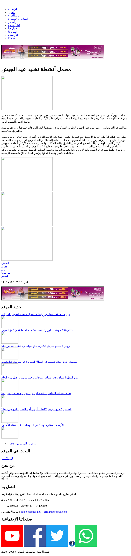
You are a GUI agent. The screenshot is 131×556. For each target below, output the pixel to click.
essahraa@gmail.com (55, 511)
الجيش (5, 263)
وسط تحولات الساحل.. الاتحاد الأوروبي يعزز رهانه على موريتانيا (36, 393)
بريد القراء (14, 15)
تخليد (4, 266)
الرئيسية (13, 9)
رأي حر (12, 22)
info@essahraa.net (30, 511)
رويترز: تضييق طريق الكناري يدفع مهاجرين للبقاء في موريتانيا (35, 345)
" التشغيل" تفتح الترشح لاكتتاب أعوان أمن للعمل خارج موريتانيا (36, 409)
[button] (3, 3)
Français (12, 38)
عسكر (5, 275)
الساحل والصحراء (18, 18)
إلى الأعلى (7, 458)
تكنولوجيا (13, 28)
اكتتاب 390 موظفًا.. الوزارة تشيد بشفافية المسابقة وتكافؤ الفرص (37, 330)
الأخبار (11, 12)
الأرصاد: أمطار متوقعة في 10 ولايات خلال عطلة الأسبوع (32, 425)
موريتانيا (5, 272)
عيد (3, 269)
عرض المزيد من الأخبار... (22, 443)
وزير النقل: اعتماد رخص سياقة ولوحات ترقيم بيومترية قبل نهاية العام (39, 377)
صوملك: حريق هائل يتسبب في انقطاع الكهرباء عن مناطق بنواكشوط (39, 361)
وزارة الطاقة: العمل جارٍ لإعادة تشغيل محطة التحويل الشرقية (35, 314)
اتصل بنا (12, 31)
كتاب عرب (14, 25)
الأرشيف (13, 34)
